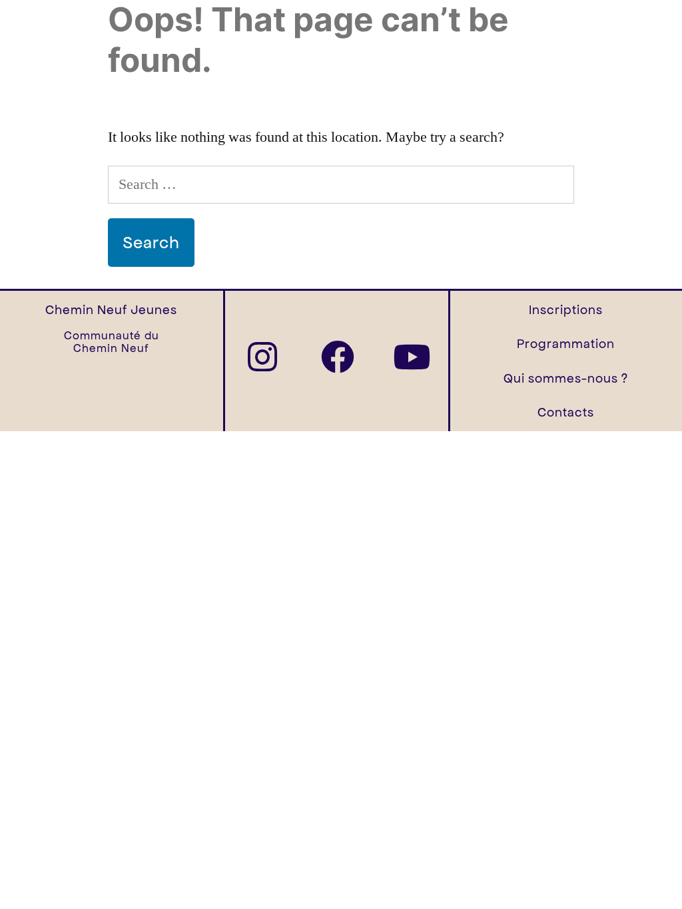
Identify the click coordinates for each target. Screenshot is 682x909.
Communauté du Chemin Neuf (111, 342)
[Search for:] (340, 184)
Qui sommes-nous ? (566, 378)
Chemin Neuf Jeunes (111, 310)
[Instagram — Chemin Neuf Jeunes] (262, 356)
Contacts (565, 412)
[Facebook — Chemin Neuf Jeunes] (337, 356)
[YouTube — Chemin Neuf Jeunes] (411, 356)
